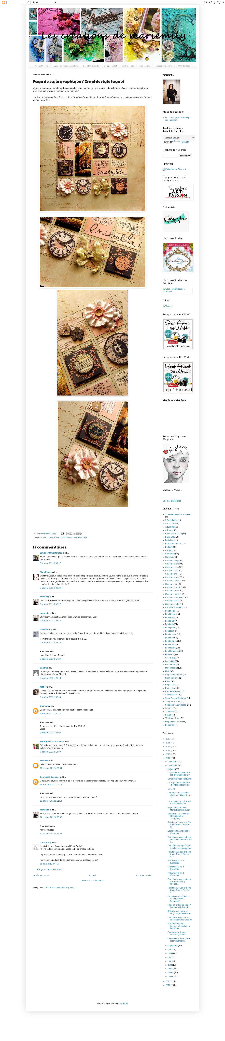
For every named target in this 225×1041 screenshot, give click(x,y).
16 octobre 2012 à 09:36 (51, 817)
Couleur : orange (172, 587)
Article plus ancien (144, 875)
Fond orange (171, 641)
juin (170, 957)
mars (170, 969)
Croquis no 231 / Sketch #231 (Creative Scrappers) (178, 816)
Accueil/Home (41, 66)
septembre (173, 946)
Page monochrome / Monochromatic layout (179, 808)
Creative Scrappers (174, 607)
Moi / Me (171, 789)
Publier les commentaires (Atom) (59, 888)
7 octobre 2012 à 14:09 (50, 752)
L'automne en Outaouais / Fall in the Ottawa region (180, 918)
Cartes (168, 550)
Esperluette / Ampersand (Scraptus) (179, 832)
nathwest (44, 761)
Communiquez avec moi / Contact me (172, 66)
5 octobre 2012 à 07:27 (50, 563)
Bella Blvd (169, 540)
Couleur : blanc (172, 564)
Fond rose (169, 644)
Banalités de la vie (173, 534)
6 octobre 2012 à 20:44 (50, 713)
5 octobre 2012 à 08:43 (50, 642)
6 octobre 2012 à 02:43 (50, 697)
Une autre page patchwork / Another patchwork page (180, 847)
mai (170, 961)
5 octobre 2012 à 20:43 (50, 678)
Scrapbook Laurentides (175, 705)
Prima (167, 681)
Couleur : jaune (172, 577)
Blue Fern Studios (173, 544)
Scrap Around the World (175, 698)
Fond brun (169, 621)
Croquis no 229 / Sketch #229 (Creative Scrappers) (178, 898)
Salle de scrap (171, 695)
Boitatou (169, 547)
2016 (168, 743)
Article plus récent (41, 875)
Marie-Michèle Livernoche (52, 741)
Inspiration (170, 661)
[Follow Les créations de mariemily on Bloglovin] (176, 482)
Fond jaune (170, 628)
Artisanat (169, 530)
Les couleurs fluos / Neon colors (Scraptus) (179, 939)
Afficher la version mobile (93, 880)
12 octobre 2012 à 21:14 (51, 801)
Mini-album (170, 664)
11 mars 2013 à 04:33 (49, 864)
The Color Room (172, 718)
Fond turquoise (172, 651)
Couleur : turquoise (173, 597)
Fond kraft (169, 631)
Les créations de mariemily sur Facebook (177, 118)
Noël (167, 671)
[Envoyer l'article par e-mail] (62, 533)
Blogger (124, 1003)
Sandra (43, 668)
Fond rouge (170, 648)
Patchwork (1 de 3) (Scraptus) (176, 874)
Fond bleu (169, 617)
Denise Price (46, 629)
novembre (173, 765)
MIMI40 (43, 687)
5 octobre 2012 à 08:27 (50, 604)
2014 (168, 750)
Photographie (171, 678)
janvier (171, 976)
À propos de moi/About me (65, 66)
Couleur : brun (171, 570)
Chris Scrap (45, 842)
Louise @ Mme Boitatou (51, 553)
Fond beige (82, 537)
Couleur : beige (47, 537)
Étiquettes (169, 725)
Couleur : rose (71, 537)
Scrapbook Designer (49, 777)
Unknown (44, 706)
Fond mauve (170, 634)
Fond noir (169, 638)
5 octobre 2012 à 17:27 (50, 659)
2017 (168, 739)
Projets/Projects (91, 66)
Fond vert (169, 654)
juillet (170, 953)
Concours (169, 557)
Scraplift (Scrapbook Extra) (180, 779)
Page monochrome (173, 674)
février (171, 973)
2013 (168, 754)
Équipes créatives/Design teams (119, 66)
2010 (168, 985)
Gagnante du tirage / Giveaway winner (177, 933)
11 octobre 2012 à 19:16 (51, 784)
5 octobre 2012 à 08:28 (50, 620)
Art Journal (170, 527)
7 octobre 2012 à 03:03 (50, 733)
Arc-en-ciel (170, 523)
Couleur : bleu (171, 567)
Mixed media (171, 668)
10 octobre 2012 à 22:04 (51, 768)
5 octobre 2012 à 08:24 (50, 588)
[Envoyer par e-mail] (68, 533)
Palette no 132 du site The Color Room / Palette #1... (179, 854)
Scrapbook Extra (172, 701)
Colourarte (170, 554)
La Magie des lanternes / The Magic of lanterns (179, 783)
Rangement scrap (173, 691)
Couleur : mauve (172, 580)
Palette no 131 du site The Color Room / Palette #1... (179, 890)
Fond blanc (170, 614)
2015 (168, 746)
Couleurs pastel (172, 604)
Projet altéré (170, 688)
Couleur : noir (59, 537)
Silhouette (169, 711)
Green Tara (170, 658)
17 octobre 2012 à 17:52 (51, 834)
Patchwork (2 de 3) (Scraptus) (176, 868)
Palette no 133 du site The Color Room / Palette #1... (179, 824)
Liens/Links (144, 66)
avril (170, 965)
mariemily (46, 533)
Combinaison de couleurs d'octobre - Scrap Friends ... (179, 881)
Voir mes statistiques (172, 501)
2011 (168, 981)
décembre (173, 761)
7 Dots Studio (171, 520)
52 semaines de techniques (177, 514)
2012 (168, 758)
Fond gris (169, 624)
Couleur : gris (171, 574)
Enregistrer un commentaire (49, 869)
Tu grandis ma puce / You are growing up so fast (179, 773)
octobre (171, 769)
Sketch (168, 715)
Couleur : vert (171, 601)
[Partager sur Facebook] (77, 533)
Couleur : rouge (172, 594)
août (170, 949)
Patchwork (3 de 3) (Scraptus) (176, 861)
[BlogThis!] (71, 533)
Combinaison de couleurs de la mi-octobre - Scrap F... (180, 839)
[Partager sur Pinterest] (80, 533)
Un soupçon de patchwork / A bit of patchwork (180, 802)
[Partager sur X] (74, 533)
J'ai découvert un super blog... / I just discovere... (180, 912)
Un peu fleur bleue (173, 722)
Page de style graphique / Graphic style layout (179, 906)
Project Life (170, 685)
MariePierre (45, 572)
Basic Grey (170, 537)
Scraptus (169, 708)
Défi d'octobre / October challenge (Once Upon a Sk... (180, 795)
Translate (185, 142)
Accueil (92, 875)
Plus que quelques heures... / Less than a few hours (179, 926)
